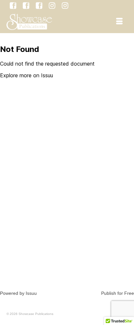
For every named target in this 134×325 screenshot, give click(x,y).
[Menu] (119, 21)
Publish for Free (117, 293)
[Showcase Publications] (51, 21)
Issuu (31, 293)
